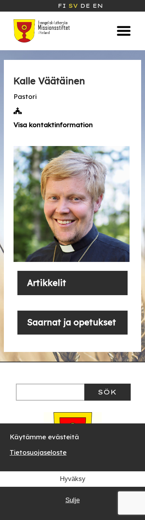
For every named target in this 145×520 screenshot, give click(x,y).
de (85, 5)
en (97, 5)
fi (62, 5)
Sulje (72, 500)
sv (73, 5)
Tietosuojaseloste (38, 452)
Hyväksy (72, 479)
